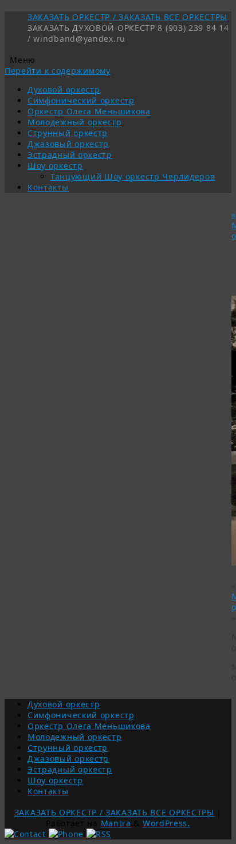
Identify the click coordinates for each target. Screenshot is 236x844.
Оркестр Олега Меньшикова (89, 111)
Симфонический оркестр (81, 100)
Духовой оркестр (63, 89)
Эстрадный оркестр (69, 154)
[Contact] (27, 834)
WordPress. (166, 823)
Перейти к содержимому (58, 70)
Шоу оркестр (55, 165)
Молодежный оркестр (74, 122)
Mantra (116, 823)
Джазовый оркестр (68, 143)
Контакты (48, 187)
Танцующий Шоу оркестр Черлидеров (132, 176)
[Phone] (67, 834)
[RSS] (98, 834)
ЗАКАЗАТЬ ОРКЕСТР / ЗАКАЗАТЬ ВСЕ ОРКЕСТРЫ (127, 16)
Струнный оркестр (67, 133)
